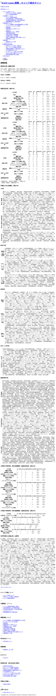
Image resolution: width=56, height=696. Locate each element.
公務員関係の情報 (10, 33)
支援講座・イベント (8, 15)
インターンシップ (7, 43)
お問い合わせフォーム (8, 692)
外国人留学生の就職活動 (12, 34)
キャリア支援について (8, 11)
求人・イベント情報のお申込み (13, 47)
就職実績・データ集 (11, 41)
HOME (5, 58)
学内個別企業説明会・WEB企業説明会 (15, 20)
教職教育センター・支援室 (12, 31)
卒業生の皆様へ (7, 684)
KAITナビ (8, 30)
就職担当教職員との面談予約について (15, 48)
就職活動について (7, 23)
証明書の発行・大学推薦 (12, 35)
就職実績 (5, 40)
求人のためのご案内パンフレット (14, 53)
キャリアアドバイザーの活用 (13, 25)
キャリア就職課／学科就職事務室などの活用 (17, 24)
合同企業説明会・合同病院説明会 (14, 18)
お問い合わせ (6, 55)
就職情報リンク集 (10, 38)
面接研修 (8, 27)
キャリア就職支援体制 (11, 14)
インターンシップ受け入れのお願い (14, 51)
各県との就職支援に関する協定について (16, 37)
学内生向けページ (5, 9)
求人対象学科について (11, 50)
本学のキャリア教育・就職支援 (13, 13)
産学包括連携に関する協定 (12, 54)
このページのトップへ (6, 587)
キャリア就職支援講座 (11, 17)
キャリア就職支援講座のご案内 (11, 606)
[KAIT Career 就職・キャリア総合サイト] (21, 3)
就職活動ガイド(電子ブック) (13, 28)
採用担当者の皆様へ (8, 44)
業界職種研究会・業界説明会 (13, 21)
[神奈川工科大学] (5, 6)
